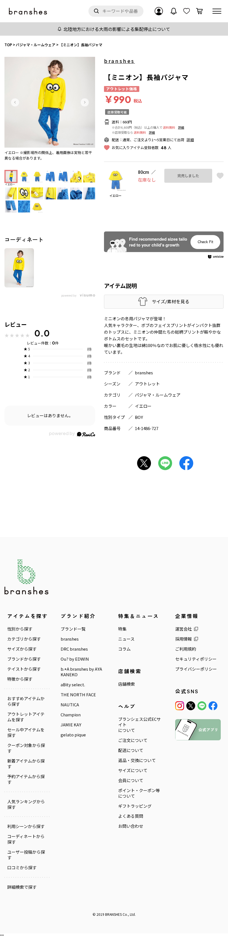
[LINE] (201, 705)
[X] (190, 705)
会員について (130, 780)
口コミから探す (21, 867)
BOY (139, 417)
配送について (130, 750)
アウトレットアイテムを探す (25, 716)
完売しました (188, 176)
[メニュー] (217, 11)
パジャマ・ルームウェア (157, 395)
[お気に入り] (186, 11)
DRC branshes (74, 649)
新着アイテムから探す (25, 763)
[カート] (199, 11)
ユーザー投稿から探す (26, 854)
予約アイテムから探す (25, 779)
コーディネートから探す (25, 839)
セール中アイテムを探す (25, 732)
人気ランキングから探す (26, 804)
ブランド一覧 (73, 629)
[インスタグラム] (179, 705)
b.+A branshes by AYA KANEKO (81, 671)
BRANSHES (113, 914)
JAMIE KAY (71, 724)
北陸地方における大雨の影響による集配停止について (116, 29)
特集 (122, 629)
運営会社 (183, 629)
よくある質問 (130, 816)
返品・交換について (137, 760)
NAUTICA (70, 704)
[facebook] (213, 705)
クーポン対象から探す (26, 748)
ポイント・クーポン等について (139, 793)
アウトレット (147, 384)
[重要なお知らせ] (173, 11)
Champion (71, 714)
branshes (119, 60)
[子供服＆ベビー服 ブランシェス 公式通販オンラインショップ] (28, 11)
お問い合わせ (130, 826)
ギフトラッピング (135, 806)
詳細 (181, 127)
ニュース (126, 639)
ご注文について (132, 740)
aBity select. (73, 684)
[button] (15, 102)
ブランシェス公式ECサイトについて (139, 724)
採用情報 (183, 639)
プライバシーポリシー (196, 669)
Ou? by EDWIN (75, 659)
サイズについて (132, 770)
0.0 (42, 333)
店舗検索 (126, 684)
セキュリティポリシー (196, 659)
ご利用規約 (185, 649)
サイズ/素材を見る (170, 301)
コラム (124, 649)
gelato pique (73, 735)
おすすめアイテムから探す (25, 701)
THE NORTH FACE (78, 694)
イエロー (143, 406)
